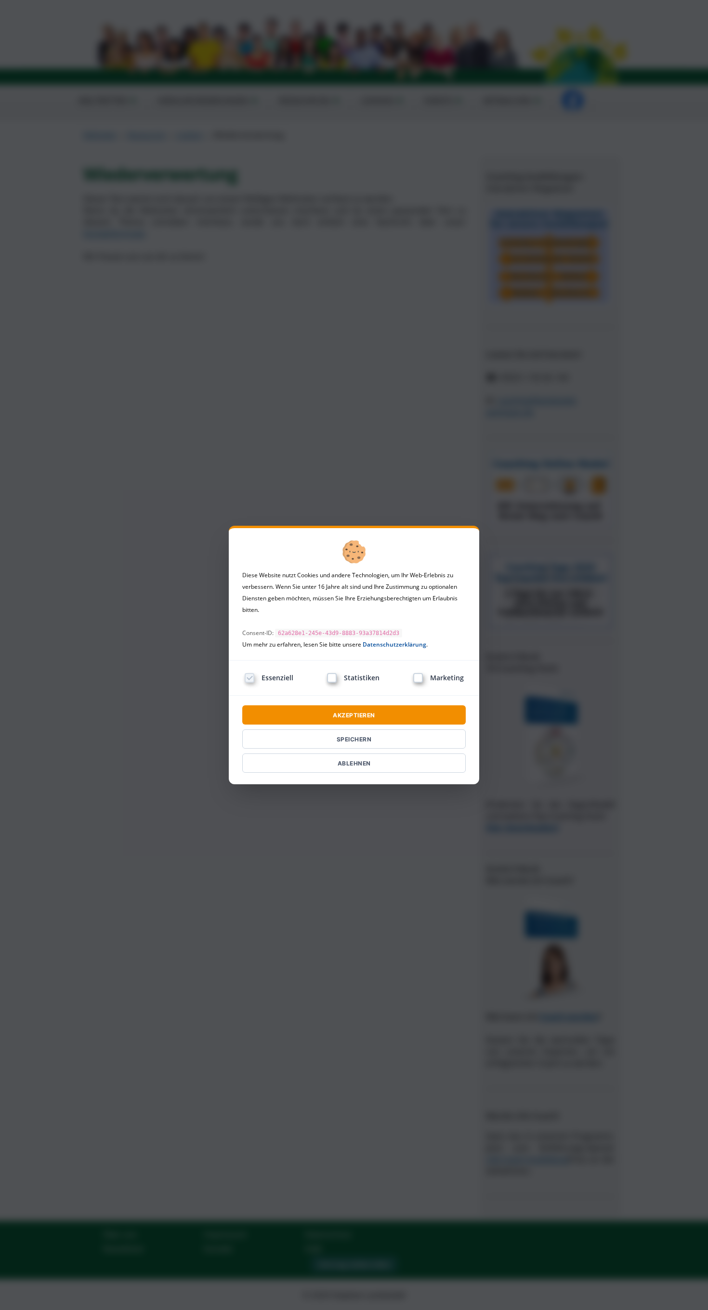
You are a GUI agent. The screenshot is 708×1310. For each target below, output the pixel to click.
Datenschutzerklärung (394, 644)
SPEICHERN (354, 739)
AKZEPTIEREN (354, 715)
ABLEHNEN (354, 763)
